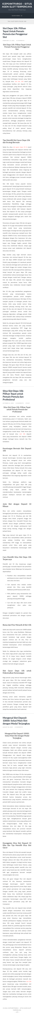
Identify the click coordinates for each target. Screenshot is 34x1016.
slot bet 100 (19, 81)
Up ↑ (17, 1012)
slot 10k (22, 434)
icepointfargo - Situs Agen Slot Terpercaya (17, 5)
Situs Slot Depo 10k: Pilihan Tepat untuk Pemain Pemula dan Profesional (13, 395)
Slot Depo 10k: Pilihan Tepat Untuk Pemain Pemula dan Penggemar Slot (15, 32)
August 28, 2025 (8, 727)
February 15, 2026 (8, 40)
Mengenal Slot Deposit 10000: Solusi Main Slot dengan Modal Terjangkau (16, 720)
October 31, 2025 (8, 403)
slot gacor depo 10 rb (20, 147)
